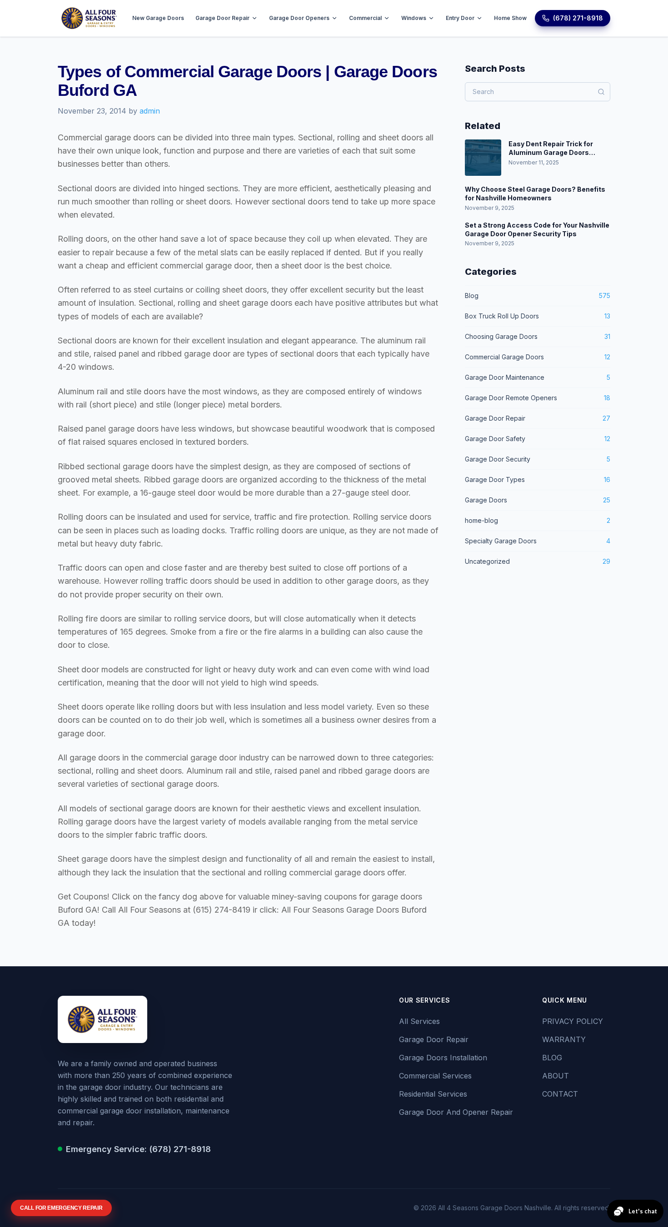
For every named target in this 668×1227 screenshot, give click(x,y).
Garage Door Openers (299, 18)
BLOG (552, 1057)
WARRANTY (564, 1039)
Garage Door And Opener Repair (456, 1112)
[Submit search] (601, 91)
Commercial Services (435, 1075)
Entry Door (460, 18)
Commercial (365, 18)
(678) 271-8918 (578, 18)
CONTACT (560, 1093)
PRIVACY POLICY (572, 1021)
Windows (413, 18)
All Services (419, 1021)
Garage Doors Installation (443, 1057)
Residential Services (433, 1093)
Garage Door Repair (222, 18)
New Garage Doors (158, 18)
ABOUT (555, 1075)
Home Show (510, 18)
